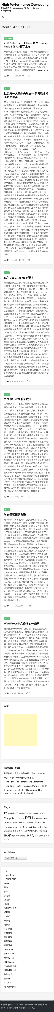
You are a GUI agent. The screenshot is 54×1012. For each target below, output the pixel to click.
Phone (28, 827)
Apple (10, 813)
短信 (24, 836)
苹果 (45, 836)
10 (29, 693)
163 (5, 813)
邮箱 (8, 839)
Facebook (38, 818)
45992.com (9, 958)
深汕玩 (7, 904)
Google (8, 822)
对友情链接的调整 (15, 514)
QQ (45, 827)
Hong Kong (9, 875)
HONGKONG (10, 879)
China (27, 813)
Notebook (17, 827)
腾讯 (41, 835)
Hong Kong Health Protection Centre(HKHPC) (25, 786)
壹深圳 (7, 978)
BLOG (7, 89)
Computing (20, 818)
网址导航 (8, 945)
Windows (31, 831)
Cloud (32, 813)
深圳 (17, 836)
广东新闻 (8, 929)
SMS (14, 831)
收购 (13, 836)
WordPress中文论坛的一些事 (21, 623)
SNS (18, 831)
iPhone (24, 823)
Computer (8, 38)
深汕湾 (7, 896)
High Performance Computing (25, 4)
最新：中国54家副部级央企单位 (19, 777)
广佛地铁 (8, 933)
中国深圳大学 (10, 966)
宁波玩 (7, 916)
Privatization (37, 827)
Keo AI (7, 883)
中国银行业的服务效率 (17, 399)
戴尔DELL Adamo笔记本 (19, 277)
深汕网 (7, 900)
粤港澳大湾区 (10, 987)
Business (22, 813)
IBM (20, 823)
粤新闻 (7, 924)
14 (30, 606)
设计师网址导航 (11, 970)
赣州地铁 (8, 937)
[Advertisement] (20, 730)
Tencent (24, 831)
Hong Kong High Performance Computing (23, 782)
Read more (43, 70)
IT (28, 823)
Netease (8, 827)
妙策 (6, 891)
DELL (7, 273)
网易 (37, 835)
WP (37, 831)
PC (23, 827)
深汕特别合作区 (11, 908)
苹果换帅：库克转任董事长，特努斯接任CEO (25, 773)
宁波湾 (7, 920)
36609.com (9, 953)
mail (31, 822)
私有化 (30, 835)
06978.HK (8, 949)
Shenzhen (8, 831)
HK (7, 76)
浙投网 (7, 912)
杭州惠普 (8, 974)
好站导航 (8, 941)
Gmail (45, 818)
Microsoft (39, 822)
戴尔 (7, 835)
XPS (40, 831)
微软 (45, 831)
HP (16, 822)
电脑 (21, 836)
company (39, 813)
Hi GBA (7, 982)
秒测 (6, 887)
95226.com (9, 962)
